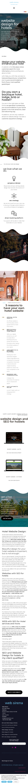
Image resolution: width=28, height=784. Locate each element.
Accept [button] (4, 781)
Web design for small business (9, 734)
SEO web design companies (9, 736)
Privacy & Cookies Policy (20, 771)
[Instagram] (12, 747)
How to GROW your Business (8, 727)
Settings (16, 781)
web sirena (14, 2)
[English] (24, 11)
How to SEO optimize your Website (9, 725)
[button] (14, 8)
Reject (10, 781)
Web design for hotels (7, 732)
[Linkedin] (15, 747)
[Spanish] (25, 11)
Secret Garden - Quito (14, 449)
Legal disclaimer (22, 767)
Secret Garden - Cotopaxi (14, 476)
